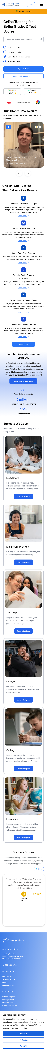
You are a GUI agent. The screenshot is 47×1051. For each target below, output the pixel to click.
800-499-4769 (11, 965)
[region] (23, 1031)
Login (31, 4)
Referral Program (8, 997)
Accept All (23, 1034)
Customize (24, 1040)
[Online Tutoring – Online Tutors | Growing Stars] (10, 4)
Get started (23, 344)
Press (4, 982)
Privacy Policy (7, 976)
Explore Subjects (23, 496)
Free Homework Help (10, 1005)
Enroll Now (25, 69)
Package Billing (8, 1000)
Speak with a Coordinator (23, 76)
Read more (22, 216)
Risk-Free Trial (7, 1003)
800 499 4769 (25, 11)
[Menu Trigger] (41, 4)
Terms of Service (8, 979)
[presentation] (36, 869)
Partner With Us (8, 985)
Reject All (23, 1046)
